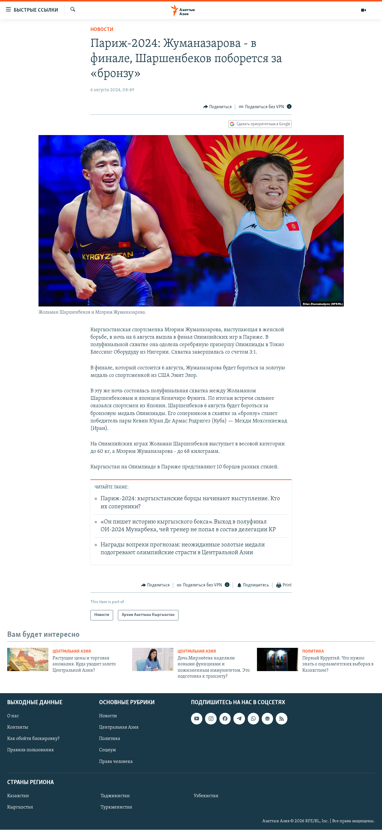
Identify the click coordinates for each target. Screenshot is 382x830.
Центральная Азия (72, 651)
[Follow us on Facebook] (225, 718)
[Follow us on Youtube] (196, 718)
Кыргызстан (20, 807)
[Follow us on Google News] (267, 718)
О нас (13, 716)
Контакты (17, 727)
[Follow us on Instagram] (210, 718)
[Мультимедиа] (363, 10)
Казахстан (18, 796)
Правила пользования (30, 750)
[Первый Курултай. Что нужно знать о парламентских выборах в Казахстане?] (277, 659)
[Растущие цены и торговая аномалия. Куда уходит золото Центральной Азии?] (27, 659)
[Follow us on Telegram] (239, 718)
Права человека (116, 761)
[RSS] (281, 718)
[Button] (217, 107)
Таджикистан (115, 796)
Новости (101, 29)
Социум (107, 750)
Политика (313, 651)
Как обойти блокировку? (33, 739)
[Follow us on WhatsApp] (253, 718)
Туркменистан (116, 807)
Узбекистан (206, 796)
